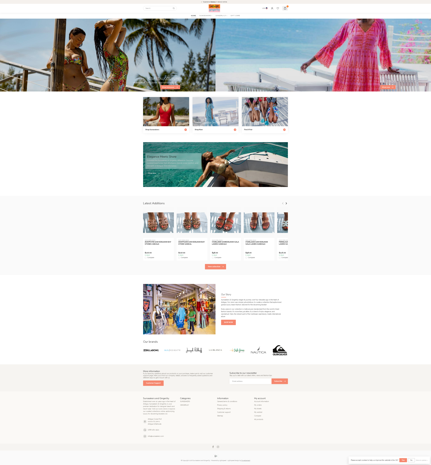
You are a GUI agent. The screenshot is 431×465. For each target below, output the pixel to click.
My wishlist (258, 412)
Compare (150, 258)
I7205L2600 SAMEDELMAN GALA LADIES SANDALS (225, 243)
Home (193, 15)
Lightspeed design (233, 460)
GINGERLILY (221, 15)
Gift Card (235, 15)
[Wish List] (278, 8)
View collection (214, 266)
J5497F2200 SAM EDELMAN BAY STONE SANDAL (191, 243)
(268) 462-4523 (153, 430)
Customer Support (153, 383)
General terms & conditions (227, 401)
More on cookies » (422, 460)
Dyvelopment (245, 460)
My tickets (258, 409)
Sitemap (220, 416)
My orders (258, 405)
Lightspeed (222, 460)
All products (258, 419)
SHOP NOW (228, 322)
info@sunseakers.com (156, 436)
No (411, 460)
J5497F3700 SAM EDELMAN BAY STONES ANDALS (158, 243)
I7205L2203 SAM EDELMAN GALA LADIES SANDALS (256, 243)
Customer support (224, 412)
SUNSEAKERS (205, 15)
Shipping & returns (224, 409)
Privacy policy (222, 405)
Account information (261, 401)
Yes (403, 460)
